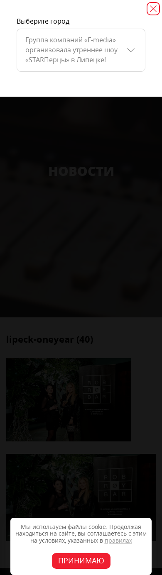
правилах (118, 540)
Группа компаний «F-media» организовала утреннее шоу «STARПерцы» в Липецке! (71, 50)
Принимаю (81, 560)
